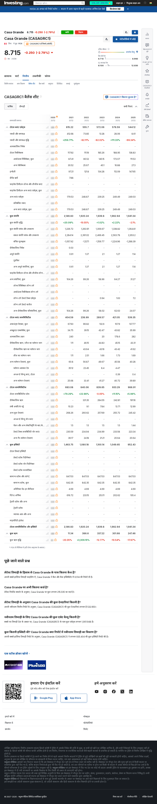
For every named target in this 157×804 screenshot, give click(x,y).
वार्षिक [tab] (10, 106)
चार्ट (17, 76)
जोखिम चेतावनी (147, 797)
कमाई (68, 84)
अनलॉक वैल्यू (130, 52)
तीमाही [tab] (22, 106)
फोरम (47, 76)
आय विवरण (21, 84)
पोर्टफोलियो (88, 722)
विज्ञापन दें (9, 722)
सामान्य (7, 76)
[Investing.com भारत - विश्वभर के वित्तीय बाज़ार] (16, 3)
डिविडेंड (59, 84)
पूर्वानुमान (77, 84)
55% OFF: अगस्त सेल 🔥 (101, 3)
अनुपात (50, 84)
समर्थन (7, 729)
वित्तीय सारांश (8, 84)
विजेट (85, 729)
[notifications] (145, 2)
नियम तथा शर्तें (117, 797)
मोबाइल (86, 716)
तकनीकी (37, 76)
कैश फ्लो (41, 84)
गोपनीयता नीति (132, 797)
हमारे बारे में (9, 716)
